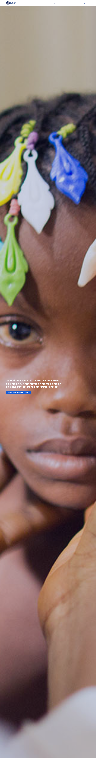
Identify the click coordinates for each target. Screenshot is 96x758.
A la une (79, 3)
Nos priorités (55, 3)
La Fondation (47, 3)
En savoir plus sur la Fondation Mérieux (18, 392)
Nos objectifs (63, 3)
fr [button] (87, 3)
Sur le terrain (71, 3)
